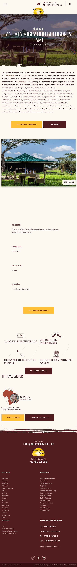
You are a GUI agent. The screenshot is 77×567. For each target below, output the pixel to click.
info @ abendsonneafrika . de (38, 444)
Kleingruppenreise (46, 503)
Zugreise (43, 486)
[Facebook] (38, 558)
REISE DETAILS (55, 124)
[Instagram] (33, 558)
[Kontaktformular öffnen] (38, 3)
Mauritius (4, 508)
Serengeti (21, 82)
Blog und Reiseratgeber (9, 531)
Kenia (3, 491)
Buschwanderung (46, 493)
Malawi (3, 498)
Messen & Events (7, 529)
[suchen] (70, 4)
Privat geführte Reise (47, 478)
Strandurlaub (44, 510)
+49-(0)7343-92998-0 (11, 408)
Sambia (4, 493)
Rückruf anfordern (40, 418)
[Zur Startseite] (38, 11)
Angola (3, 513)
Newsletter (72, 565)
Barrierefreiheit (39, 565)
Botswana (4, 478)
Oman (3, 517)
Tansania (4, 486)
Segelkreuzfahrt (45, 488)
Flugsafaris (44, 481)
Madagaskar (5, 515)
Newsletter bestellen (8, 533)
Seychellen (5, 505)
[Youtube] (44, 558)
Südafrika (4, 483)
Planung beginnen (38, 371)
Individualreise (45, 508)
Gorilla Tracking (45, 498)
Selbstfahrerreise (46, 483)
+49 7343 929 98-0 (38, 461)
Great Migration (10, 76)
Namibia (4, 481)
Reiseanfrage (13, 418)
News (3, 526)
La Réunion (5, 510)
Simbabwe (5, 495)
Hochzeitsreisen (45, 495)
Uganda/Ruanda (7, 488)
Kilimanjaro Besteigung (48, 491)
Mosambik (4, 503)
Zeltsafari (43, 505)
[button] (38, 164)
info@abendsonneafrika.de (11, 410)
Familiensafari (45, 500)
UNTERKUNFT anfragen (26, 124)
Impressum (49, 565)
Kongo (3, 500)
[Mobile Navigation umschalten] (5, 4)
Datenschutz (58, 565)
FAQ (65, 565)
